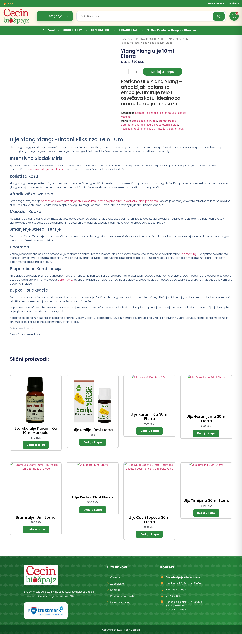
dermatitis (127, 124)
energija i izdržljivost (148, 124)
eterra (166, 124)
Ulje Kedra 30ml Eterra (92, 497)
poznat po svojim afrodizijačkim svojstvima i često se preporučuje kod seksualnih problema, (99, 201)
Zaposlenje (117, 583)
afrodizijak (138, 120)
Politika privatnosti (122, 596)
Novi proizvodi (216, 3)
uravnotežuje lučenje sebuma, (45, 169)
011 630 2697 (173, 595)
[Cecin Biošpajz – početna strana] (41, 575)
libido (174, 124)
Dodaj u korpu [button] (36, 445)
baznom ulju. (190, 254)
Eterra (34, 328)
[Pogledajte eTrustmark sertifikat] (46, 610)
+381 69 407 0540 (176, 589)
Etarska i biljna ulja (147, 112)
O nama (115, 577)
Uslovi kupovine (120, 602)
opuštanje (139, 128)
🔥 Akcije (8, 3)
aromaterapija (167, 120)
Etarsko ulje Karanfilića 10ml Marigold (36, 430)
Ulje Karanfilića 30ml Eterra (149, 416)
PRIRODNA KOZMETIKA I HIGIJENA (152, 39)
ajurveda (151, 120)
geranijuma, (65, 280)
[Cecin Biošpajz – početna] (18, 16)
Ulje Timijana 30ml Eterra (206, 500)
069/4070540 (128, 30)
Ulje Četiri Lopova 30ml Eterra (149, 519)
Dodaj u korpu (162, 71)
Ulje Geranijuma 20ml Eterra (206, 418)
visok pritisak (175, 128)
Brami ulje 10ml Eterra (36, 517)
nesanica (126, 128)
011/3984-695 (100, 30)
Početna (234, 3)
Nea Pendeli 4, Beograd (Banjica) (174, 30)
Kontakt (115, 589)
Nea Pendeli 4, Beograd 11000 (183, 583)
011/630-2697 (72, 30)
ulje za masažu (156, 128)
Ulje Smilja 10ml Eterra (92, 429)
